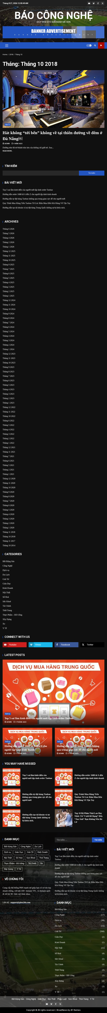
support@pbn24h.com (20, 902)
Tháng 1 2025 (8, 296)
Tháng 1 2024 (8, 349)
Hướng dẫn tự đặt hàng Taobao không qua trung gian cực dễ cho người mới (34, 199)
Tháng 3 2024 (8, 340)
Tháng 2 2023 (8, 398)
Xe (4, 624)
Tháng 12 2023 (9, 354)
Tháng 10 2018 (9, 536)
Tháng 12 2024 (9, 300)
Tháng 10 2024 (9, 309)
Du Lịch (6, 575)
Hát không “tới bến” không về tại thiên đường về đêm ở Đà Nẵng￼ (53, 99)
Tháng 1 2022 (8, 443)
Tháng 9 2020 (8, 492)
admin (7, 144)
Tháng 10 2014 (9, 545)
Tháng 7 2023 (8, 376)
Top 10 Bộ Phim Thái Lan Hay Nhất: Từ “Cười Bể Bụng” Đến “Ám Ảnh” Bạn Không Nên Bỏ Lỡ (64, 818)
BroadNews (62, 1010)
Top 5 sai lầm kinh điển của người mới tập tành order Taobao (28, 190)
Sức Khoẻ (7, 601)
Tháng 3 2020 (8, 519)
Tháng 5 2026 (8, 233)
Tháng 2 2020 (8, 523)
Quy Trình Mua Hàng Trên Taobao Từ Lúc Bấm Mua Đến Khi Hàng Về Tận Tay (36, 203)
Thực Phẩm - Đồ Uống (14, 863)
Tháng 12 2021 (9, 447)
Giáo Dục (7, 583)
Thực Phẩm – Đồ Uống (12, 615)
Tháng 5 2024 (8, 331)
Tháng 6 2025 (8, 273)
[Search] (95, 45)
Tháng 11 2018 (9, 532)
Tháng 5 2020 (8, 510)
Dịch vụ (6, 570)
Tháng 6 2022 (8, 420)
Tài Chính (7, 606)
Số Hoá (6, 597)
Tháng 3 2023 (8, 394)
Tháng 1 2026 (8, 247)
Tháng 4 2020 (8, 514)
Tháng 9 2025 (8, 264)
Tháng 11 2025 (9, 256)
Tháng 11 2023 (9, 358)
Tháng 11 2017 (9, 541)
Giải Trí (7, 124)
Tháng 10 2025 (9, 260)
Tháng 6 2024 (8, 327)
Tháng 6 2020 (8, 505)
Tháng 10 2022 (9, 416)
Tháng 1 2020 (8, 527)
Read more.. (8, 151)
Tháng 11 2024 (9, 305)
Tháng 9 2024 (8, 313)
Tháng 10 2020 (9, 487)
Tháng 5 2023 (8, 385)
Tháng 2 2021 (8, 470)
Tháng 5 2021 (8, 465)
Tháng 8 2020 (8, 496)
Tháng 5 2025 (8, 278)
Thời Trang (7, 610)
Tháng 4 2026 (8, 238)
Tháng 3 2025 (8, 287)
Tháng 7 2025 (8, 269)
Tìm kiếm (11, 166)
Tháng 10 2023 (9, 363)
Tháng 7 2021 (8, 456)
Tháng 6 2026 (8, 229)
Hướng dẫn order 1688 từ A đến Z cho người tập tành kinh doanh (30, 194)
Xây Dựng (7, 619)
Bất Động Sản (8, 561)
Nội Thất (6, 592)
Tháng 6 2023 (8, 380)
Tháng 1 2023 (8, 403)
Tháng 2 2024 (8, 345)
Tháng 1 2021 (8, 474)
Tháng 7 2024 (8, 322)
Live (101, 45)
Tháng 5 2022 (8, 425)
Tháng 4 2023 (8, 389)
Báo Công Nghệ (53, 15)
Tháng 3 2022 (8, 434)
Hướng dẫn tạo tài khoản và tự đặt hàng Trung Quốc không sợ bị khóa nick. (34, 208)
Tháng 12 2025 (9, 251)
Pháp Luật (62, 999)
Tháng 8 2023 (8, 371)
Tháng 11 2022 (9, 412)
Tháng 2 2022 (8, 438)
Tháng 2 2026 (8, 242)
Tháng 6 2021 (8, 461)
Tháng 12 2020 (9, 478)
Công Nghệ (7, 566)
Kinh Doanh (8, 588)
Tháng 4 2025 (8, 282)
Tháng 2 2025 (8, 291)
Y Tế (5, 628)
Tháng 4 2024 (8, 336)
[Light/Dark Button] (88, 45)
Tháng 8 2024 (8, 318)
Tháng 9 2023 (8, 367)
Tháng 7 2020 (8, 501)
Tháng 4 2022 (8, 429)
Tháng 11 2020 (9, 483)
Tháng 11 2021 (9, 452)
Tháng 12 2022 (9, 407)
